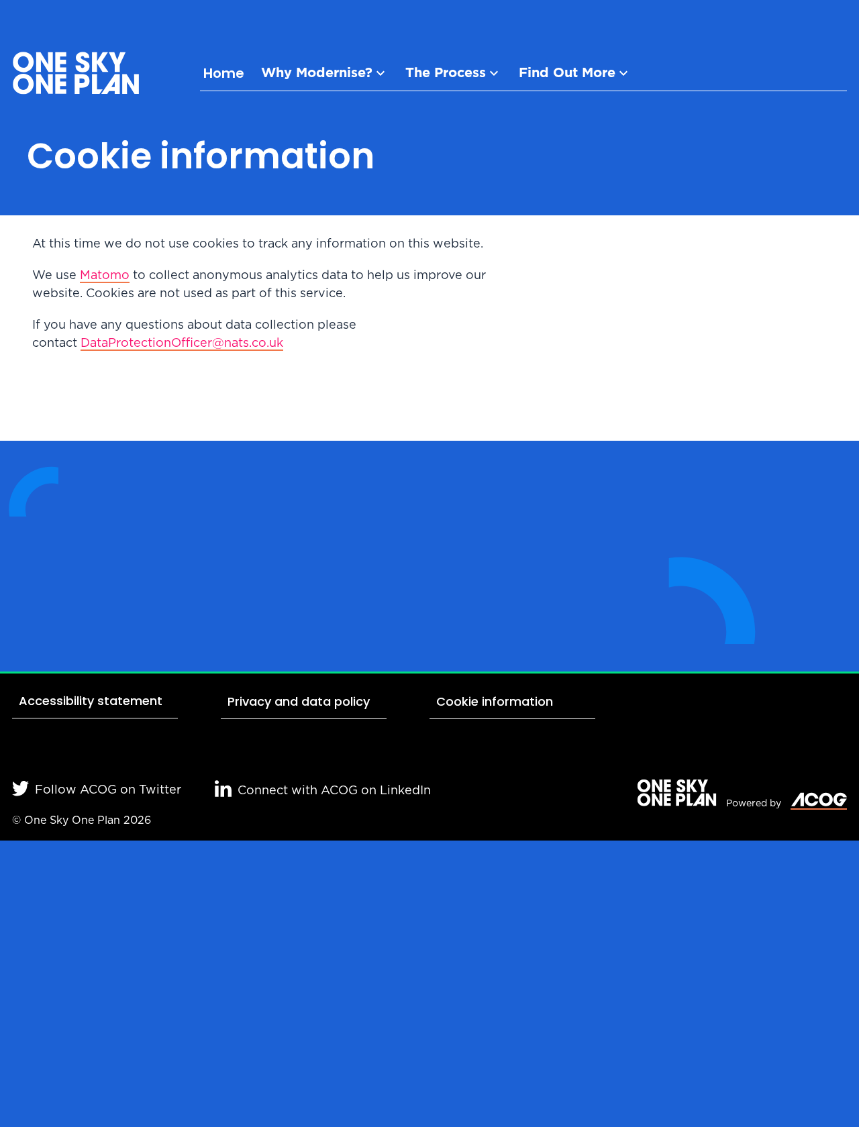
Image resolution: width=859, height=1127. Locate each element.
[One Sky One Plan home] (76, 76)
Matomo (105, 276)
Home (223, 73)
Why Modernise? (316, 73)
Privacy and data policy (299, 701)
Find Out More (567, 73)
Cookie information (494, 701)
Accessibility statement (90, 700)
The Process (445, 73)
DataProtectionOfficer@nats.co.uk (182, 343)
